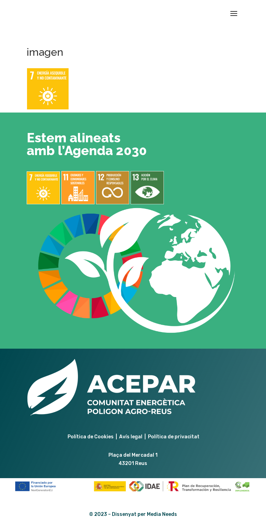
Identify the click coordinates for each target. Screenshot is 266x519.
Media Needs (162, 514)
